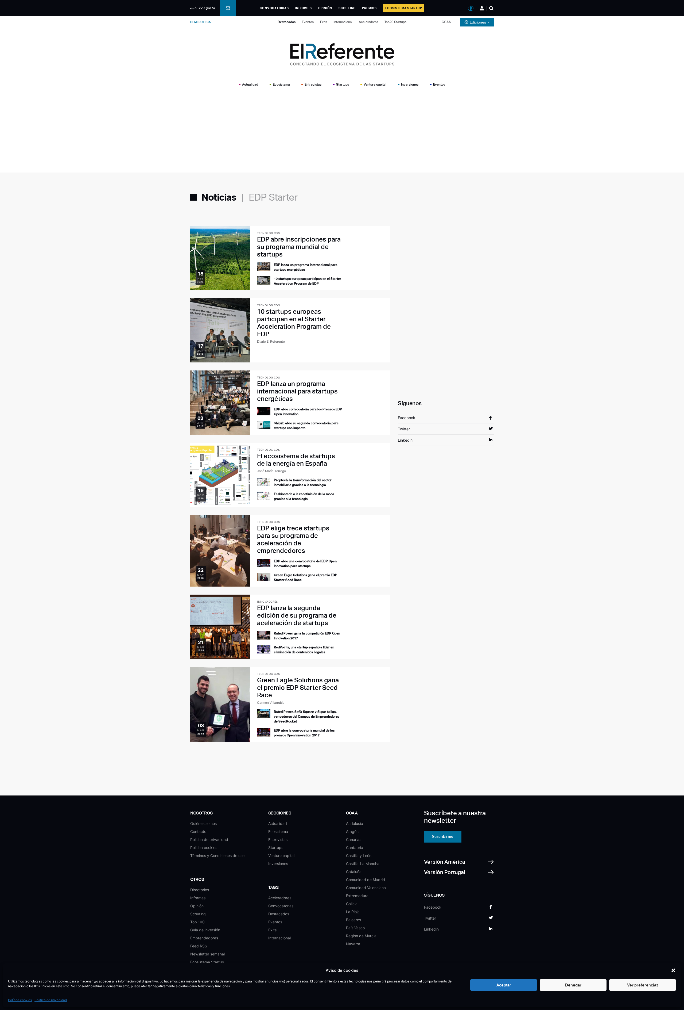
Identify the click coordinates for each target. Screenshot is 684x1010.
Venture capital (375, 84)
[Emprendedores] (482, 8)
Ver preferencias (642, 985)
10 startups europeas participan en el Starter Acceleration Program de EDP (294, 323)
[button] (673, 970)
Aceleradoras (368, 22)
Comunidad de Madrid (365, 879)
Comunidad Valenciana (366, 887)
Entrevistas (313, 84)
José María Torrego (271, 471)
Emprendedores (204, 938)
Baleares (353, 919)
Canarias (353, 839)
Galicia (351, 903)
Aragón (352, 831)
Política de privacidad (50, 1000)
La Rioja (353, 911)
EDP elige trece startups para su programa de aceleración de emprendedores (293, 539)
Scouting (347, 8)
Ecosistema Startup (403, 8)
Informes (303, 8)
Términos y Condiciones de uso (217, 855)
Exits (323, 22)
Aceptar (503, 985)
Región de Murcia (361, 936)
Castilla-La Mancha (362, 863)
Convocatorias (274, 8)
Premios (369, 8)
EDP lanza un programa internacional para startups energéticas (297, 391)
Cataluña (354, 871)
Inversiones (409, 84)
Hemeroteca (200, 22)
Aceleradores (279, 898)
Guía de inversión (205, 930)
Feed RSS (198, 946)
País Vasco (355, 927)
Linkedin (405, 440)
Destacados (287, 22)
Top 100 (197, 922)
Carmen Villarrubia (271, 703)
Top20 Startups (395, 22)
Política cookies (20, 1000)
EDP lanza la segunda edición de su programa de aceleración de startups (296, 615)
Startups (342, 84)
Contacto (198, 831)
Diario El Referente (271, 341)
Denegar (573, 985)
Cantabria (354, 847)
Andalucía (354, 823)
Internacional (342, 22)
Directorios (199, 889)
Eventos (308, 22)
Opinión (325, 8)
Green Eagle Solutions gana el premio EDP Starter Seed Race (298, 687)
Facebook (406, 417)
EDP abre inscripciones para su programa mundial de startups (299, 247)
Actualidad (250, 84)
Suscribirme (442, 836)
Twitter (404, 429)
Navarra (353, 944)
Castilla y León (358, 855)
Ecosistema (281, 84)
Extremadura (357, 895)
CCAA (446, 22)
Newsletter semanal (207, 954)
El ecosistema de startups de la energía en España (296, 459)
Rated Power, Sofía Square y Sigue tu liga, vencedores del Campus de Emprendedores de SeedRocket (306, 716)
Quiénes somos (203, 823)
